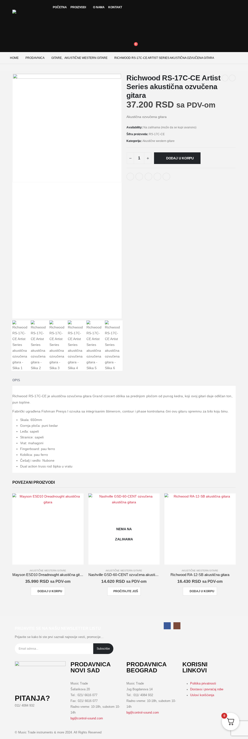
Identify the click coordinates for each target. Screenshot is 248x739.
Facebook (130, 176)
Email (166, 176)
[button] (132, 33)
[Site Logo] (29, 18)
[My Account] (132, 5)
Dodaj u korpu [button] (50, 591)
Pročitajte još (125, 591)
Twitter (139, 176)
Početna (60, 7)
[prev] (225, 78)
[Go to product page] (48, 529)
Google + (157, 176)
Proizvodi (78, 7)
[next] (232, 78)
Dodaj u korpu (180, 158)
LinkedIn (148, 176)
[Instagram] (176, 625)
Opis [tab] (16, 380)
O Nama (99, 7)
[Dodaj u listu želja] (176, 174)
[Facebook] (167, 625)
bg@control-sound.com (86, 718)
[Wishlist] (132, 19)
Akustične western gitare (158, 141)
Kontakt (115, 7)
